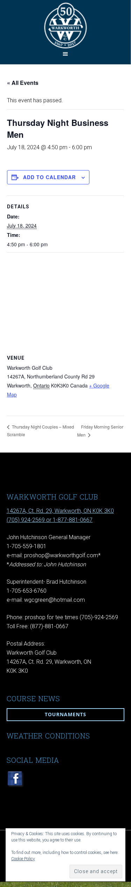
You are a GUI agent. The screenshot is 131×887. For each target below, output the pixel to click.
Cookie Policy (23, 858)
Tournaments (65, 714)
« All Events (22, 83)
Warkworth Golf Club (65, 25)
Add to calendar (49, 177)
